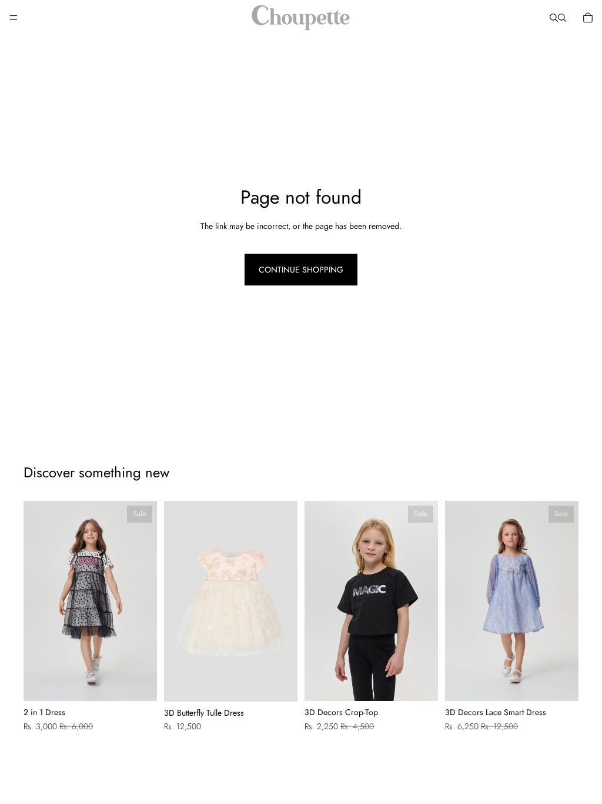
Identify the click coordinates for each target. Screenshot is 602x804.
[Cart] (588, 18)
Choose (148, 683)
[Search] (554, 18)
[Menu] (13, 17)
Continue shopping (301, 269)
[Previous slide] (36, 601)
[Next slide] (144, 601)
